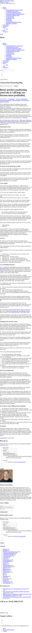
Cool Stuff (5, 557)
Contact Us (5, 31)
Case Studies (6, 24)
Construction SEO (10, 18)
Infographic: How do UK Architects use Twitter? (14, 588)
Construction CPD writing (12, 11)
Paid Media (8, 19)
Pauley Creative (6, 572)
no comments (11, 99)
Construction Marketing (5, 100)
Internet (5, 564)
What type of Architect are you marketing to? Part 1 (18, 311)
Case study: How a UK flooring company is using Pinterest (17, 597)
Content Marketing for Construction (14, 10)
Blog (4, 30)
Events (4, 562)
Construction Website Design (13, 15)
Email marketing (7, 561)
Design (4, 558)
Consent (5, 460)
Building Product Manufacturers (10, 551)
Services (5, 8)
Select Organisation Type (9, 453)
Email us (2, 0)
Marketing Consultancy (11, 23)
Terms (4, 628)
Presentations (6, 576)
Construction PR (10, 16)
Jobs (7, 29)
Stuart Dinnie (24, 99)
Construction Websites (8, 554)
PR (3, 574)
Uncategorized (6, 581)
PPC (4, 573)
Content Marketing (16, 100)
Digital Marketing (7, 560)
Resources (5, 26)
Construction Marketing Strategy (13, 12)
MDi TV (5, 568)
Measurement (6, 569)
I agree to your (17, 462)
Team (4, 27)
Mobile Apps (6, 570)
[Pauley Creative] (4, 2)
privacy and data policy (20, 462)
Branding (5, 550)
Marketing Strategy (4, 101)
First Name (6, 447)
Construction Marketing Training (13, 22)
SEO (4, 577)
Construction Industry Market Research (15, 14)
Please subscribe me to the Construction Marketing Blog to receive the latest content (18, 457)
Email (4, 450)
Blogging (5, 549)
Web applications (7, 583)
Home (4, 7)
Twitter (4, 580)
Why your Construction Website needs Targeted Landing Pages (15, 121)
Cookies (5, 631)
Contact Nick (3, 438)
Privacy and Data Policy (8, 629)
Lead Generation (25, 100)
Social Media (9, 20)
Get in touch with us (9, 0)
